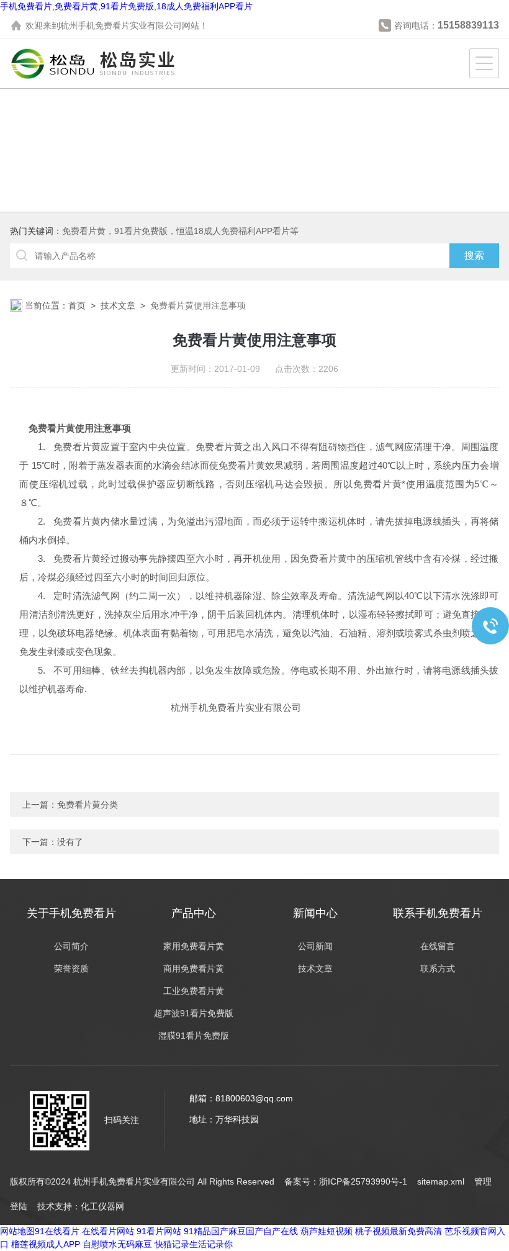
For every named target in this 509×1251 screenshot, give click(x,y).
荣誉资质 (71, 968)
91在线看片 (57, 1231)
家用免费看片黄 (193, 946)
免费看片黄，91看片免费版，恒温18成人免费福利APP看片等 (180, 231)
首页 (77, 305)
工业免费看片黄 (193, 991)
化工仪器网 (102, 1206)
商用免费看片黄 (193, 968)
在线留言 (437, 946)
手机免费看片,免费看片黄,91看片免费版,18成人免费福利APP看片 (126, 6)
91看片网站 (159, 1231)
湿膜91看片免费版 (193, 1036)
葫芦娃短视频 (326, 1231)
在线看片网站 (108, 1231)
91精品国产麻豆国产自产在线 (241, 1231)
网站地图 (17, 1231)
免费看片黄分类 (87, 805)
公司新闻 (315, 946)
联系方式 (437, 968)
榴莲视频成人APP (45, 1244)
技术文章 (118, 305)
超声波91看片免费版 (193, 1013)
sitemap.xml (440, 1181)
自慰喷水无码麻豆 (117, 1244)
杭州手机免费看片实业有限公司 (121, 25)
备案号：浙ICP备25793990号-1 (345, 1181)
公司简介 (71, 946)
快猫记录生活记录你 (194, 1244)
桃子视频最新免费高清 (398, 1231)
